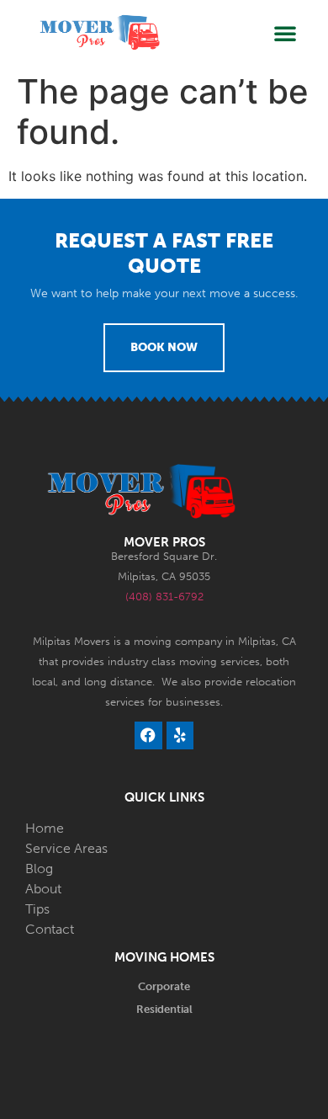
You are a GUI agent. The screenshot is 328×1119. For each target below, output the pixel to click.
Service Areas (66, 848)
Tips (37, 909)
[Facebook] (148, 735)
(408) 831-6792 (164, 596)
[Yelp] (180, 735)
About (43, 889)
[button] (285, 33)
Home (44, 828)
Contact (49, 929)
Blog (39, 869)
